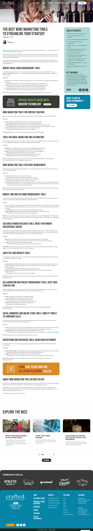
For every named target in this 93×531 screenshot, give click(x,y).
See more (46, 460)
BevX (64, 498)
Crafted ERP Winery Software (12, 205)
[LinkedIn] (21, 525)
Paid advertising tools (26, 343)
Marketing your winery (8, 50)
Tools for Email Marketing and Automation (78, 39)
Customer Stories (59, 3)
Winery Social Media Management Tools (77, 33)
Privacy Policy (52, 529)
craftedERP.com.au (85, 514)
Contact (82, 3)
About (38, 3)
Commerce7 (10, 335)
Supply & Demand (52, 507)
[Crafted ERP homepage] (9, 3)
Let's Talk (10, 525)
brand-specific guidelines (53, 332)
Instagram (29, 80)
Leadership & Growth (53, 505)
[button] (89, 3)
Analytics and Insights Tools (74, 53)
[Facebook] (17, 525)
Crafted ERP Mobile (68, 514)
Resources (68, 3)
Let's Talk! (72, 105)
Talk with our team (7, 393)
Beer (64, 500)
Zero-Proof (66, 512)
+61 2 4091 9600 (82, 512)
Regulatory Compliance (53, 500)
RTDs (64, 507)
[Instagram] (24, 525)
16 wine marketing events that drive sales (13, 189)
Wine (64, 505)
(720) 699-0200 (82, 503)
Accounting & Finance (53, 498)
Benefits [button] (44, 3)
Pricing (74, 3)
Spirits (64, 503)
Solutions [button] (50, 3)
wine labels (39, 121)
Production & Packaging (54, 503)
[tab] (43, 454)
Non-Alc (65, 510)
